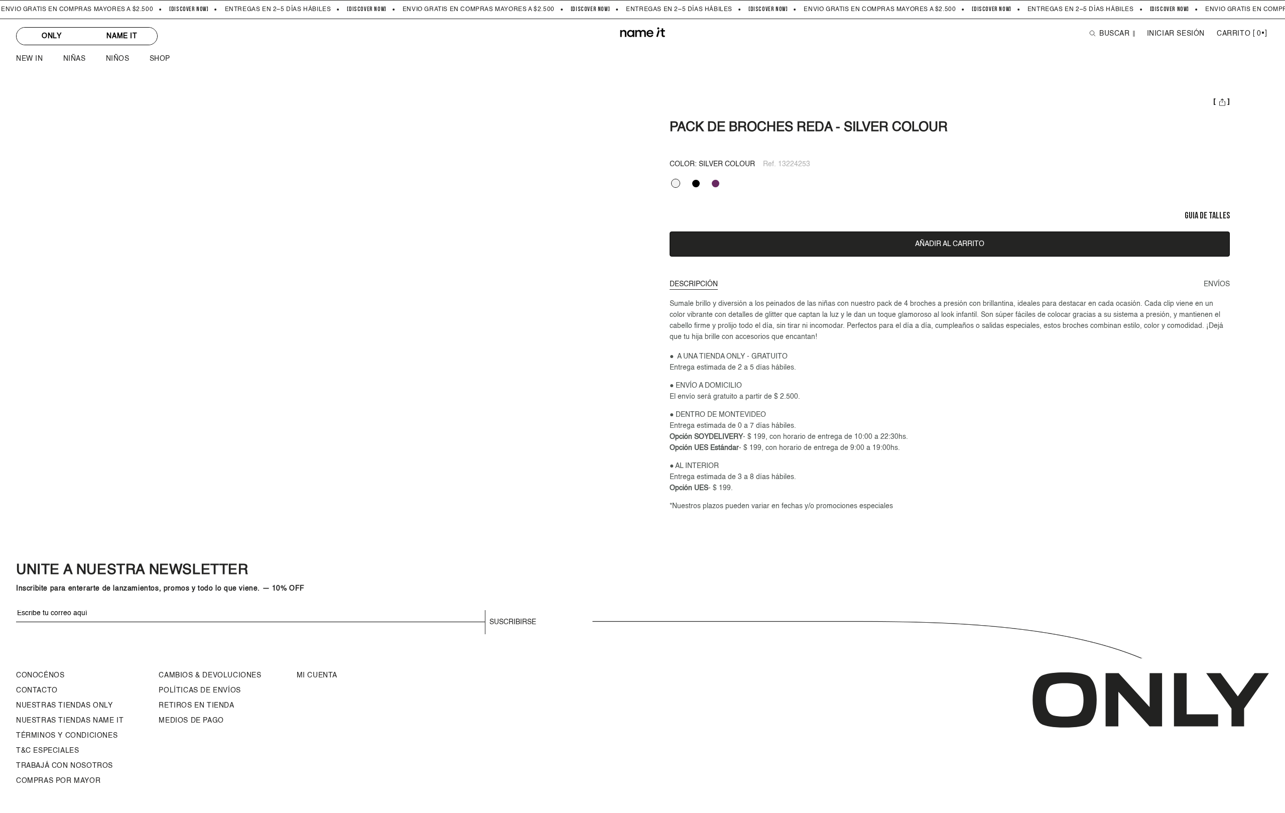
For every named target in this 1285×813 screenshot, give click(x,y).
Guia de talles (1207, 216)
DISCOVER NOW (189, 10)
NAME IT (121, 36)
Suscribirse (512, 622)
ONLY (51, 36)
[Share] (1221, 102)
